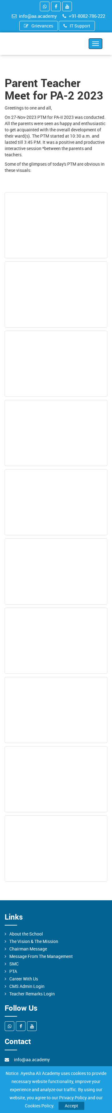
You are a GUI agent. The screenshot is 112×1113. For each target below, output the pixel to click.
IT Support (80, 26)
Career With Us (23, 979)
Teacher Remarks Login (32, 994)
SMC (14, 964)
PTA (13, 971)
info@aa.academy (38, 16)
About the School (26, 934)
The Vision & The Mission (33, 941)
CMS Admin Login (26, 986)
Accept (71, 1106)
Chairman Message (28, 949)
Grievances (42, 26)
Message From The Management (41, 956)
